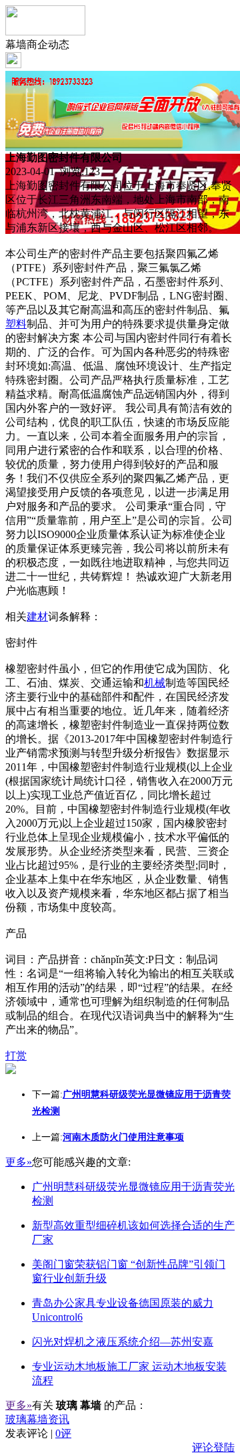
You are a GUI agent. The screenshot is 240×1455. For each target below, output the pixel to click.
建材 (37, 616)
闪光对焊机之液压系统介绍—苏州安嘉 (122, 1341)
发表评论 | (38, 1433)
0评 (63, 1433)
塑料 (16, 323)
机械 (154, 682)
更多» (18, 1162)
